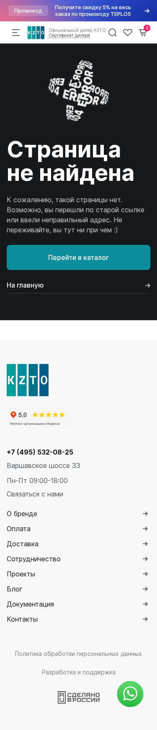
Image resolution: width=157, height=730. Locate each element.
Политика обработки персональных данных (78, 653)
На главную (25, 285)
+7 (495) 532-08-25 (40, 452)
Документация (30, 604)
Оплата (19, 528)
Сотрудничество (34, 559)
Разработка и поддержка (79, 672)
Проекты (21, 574)
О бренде (22, 513)
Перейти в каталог (78, 257)
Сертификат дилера (69, 35)
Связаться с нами (35, 494)
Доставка (23, 544)
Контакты (22, 619)
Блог (15, 589)
